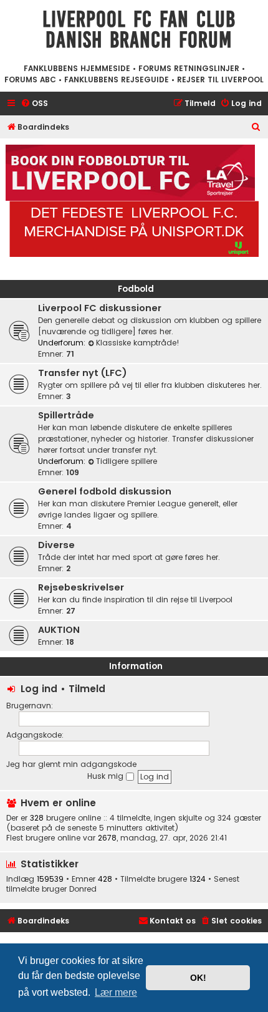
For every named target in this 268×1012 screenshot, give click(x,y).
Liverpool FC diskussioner (99, 308)
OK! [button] (198, 978)
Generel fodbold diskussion (104, 491)
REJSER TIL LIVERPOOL (220, 79)
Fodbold (136, 289)
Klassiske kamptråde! (137, 342)
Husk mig (106, 776)
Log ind (39, 688)
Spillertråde (66, 415)
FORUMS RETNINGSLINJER (188, 68)
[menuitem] (34, 103)
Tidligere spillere (126, 461)
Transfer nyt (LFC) (82, 373)
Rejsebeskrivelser (81, 587)
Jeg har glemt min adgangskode (71, 764)
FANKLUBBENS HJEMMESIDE (77, 68)
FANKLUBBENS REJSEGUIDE (116, 79)
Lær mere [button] (116, 992)
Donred (83, 889)
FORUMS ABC (30, 79)
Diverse (56, 545)
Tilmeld (87, 688)
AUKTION (59, 630)
